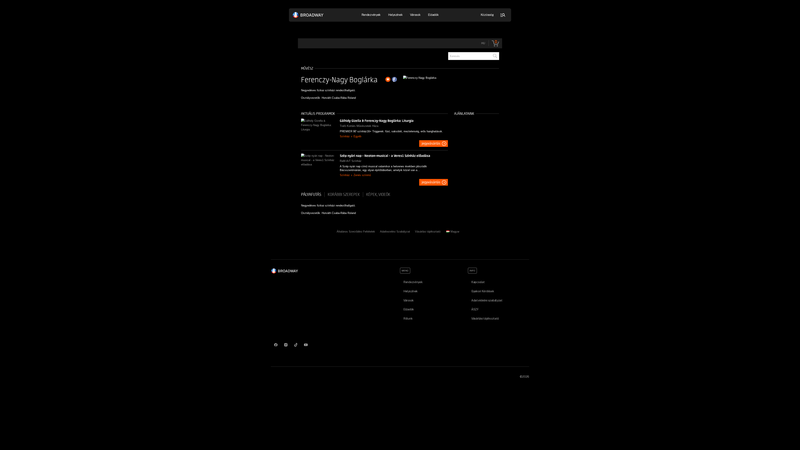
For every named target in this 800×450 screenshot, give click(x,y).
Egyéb (357, 136)
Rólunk (407, 318)
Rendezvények (413, 282)
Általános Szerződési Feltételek (356, 231)
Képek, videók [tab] (378, 194)
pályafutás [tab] (311, 194)
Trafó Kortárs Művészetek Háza (359, 126)
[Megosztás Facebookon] (394, 79)
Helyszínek (395, 14)
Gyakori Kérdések (482, 291)
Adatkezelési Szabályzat (395, 231)
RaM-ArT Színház (350, 160)
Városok (415, 14)
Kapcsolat (478, 282)
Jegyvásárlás (431, 143)
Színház (345, 136)
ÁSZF (475, 309)
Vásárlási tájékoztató (427, 231)
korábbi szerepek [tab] (344, 194)
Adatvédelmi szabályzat (486, 300)
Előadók (433, 14)
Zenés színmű (362, 175)
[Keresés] (494, 56)
